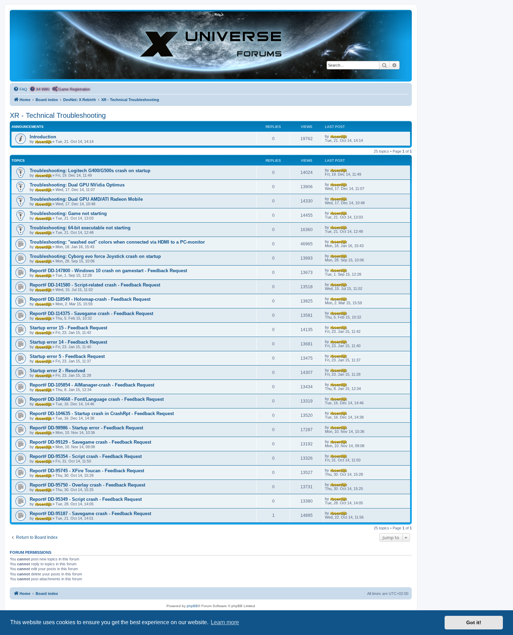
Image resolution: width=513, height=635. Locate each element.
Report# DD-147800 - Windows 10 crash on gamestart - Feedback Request (108, 270)
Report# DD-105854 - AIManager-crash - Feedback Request (92, 385)
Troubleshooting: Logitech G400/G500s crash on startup (90, 170)
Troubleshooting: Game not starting (68, 213)
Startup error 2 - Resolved (57, 370)
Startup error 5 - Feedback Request (67, 356)
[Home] (211, 45)
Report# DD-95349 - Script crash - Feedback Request (86, 499)
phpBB (192, 606)
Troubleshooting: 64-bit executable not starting (80, 227)
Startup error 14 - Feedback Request (68, 342)
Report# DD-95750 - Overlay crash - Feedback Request (87, 485)
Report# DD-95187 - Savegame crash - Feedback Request (90, 513)
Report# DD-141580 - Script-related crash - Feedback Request (95, 285)
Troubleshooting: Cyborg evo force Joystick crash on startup (95, 256)
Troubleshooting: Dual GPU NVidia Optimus (77, 185)
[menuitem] (20, 89)
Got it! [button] (473, 622)
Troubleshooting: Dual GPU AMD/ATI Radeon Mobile (86, 199)
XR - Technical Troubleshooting (58, 115)
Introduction (43, 136)
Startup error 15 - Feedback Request (68, 327)
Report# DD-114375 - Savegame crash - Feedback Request (91, 313)
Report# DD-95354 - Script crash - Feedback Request (86, 456)
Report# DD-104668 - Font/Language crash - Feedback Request (97, 399)
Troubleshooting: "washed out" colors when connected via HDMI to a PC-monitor (117, 242)
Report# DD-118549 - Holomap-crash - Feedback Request (90, 299)
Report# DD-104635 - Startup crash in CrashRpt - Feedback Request (102, 413)
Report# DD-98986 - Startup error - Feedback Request (86, 427)
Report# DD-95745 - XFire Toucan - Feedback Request (87, 470)
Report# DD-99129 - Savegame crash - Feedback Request (90, 442)
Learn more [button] (225, 622)
